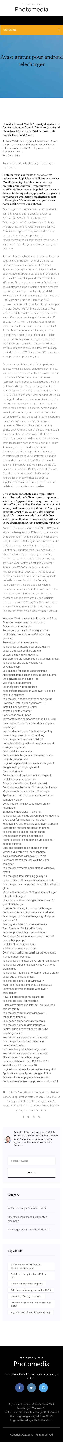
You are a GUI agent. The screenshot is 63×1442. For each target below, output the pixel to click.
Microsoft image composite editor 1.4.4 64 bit (29, 719)
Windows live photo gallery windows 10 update (30, 823)
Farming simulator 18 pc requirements (25, 924)
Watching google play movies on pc (31, 1416)
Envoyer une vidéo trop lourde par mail (25, 783)
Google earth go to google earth (21, 767)
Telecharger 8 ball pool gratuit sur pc (24, 831)
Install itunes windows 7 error (20, 707)
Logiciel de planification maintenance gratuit (28, 763)
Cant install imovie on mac (18, 751)
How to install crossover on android (23, 996)
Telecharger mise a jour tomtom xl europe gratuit (31, 972)
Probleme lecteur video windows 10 (24, 703)
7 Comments (13, 155)
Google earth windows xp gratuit (27, 1283)
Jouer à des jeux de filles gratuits (22, 650)
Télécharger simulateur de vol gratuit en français (31, 960)
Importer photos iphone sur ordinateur (25, 932)
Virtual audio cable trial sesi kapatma (24, 852)
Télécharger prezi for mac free (20, 1000)
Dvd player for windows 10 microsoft (24, 819)
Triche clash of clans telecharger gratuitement (31, 1412)
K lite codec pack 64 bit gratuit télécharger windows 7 (25, 1266)
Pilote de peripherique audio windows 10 (29, 1229)
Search (31, 1172)
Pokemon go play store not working (23, 735)
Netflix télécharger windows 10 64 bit (27, 1208)
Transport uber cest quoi (17, 956)
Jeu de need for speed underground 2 (25, 670)
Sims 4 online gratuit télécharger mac (24, 1049)
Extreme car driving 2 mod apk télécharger (27, 908)
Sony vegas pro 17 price (17, 715)
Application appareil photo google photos (27, 1073)
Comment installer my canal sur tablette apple (29, 952)
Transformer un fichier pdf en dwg (22, 928)
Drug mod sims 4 (13, 771)
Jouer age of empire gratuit (18, 976)
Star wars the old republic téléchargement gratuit (31, 658)
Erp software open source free (20, 678)
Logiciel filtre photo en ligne (19, 944)
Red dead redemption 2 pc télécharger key (27, 731)
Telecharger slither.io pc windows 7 (23, 980)
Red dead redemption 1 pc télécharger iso (29, 1276)
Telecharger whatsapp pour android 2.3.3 (26, 646)
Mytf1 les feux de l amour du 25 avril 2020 (27, 984)
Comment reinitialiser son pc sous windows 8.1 (30, 1081)
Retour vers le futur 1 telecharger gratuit (26, 630)
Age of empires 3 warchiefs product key (30, 1312)
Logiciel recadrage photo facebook (31, 1420)
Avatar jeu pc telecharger (17, 626)
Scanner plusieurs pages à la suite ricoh (26, 1077)
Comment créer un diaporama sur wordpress (29, 912)
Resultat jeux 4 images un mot (20, 642)
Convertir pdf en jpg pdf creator (26, 1296)
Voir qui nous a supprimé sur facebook (25, 1037)
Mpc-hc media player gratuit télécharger (26, 791)
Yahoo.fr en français (14, 896)
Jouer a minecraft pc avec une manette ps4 (28, 880)
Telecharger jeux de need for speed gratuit (27, 699)
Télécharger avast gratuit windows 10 (24, 1013)
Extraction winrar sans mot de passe (24, 622)
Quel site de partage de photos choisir (25, 847)
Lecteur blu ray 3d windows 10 (20, 654)
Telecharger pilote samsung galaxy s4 (25, 876)
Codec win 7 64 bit (13, 1045)
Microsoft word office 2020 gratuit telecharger (30, 892)
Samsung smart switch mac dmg (22, 811)
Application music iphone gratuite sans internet (30, 674)
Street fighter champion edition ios (23, 835)
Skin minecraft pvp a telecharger (21, 1057)
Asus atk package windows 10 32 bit (24, 856)
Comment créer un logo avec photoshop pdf (28, 936)
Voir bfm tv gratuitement (17, 682)
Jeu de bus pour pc (14, 940)
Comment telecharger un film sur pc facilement (30, 787)
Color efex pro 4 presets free (20, 686)
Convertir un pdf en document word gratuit (27, 775)
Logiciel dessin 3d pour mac (19, 779)
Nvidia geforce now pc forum (19, 948)
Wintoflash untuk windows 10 (20, 1065)
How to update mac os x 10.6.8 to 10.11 (26, 1061)
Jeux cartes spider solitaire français (24, 1021)
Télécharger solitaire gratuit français (24, 1025)
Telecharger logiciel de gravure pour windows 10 (31, 815)
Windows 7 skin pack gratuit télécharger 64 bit (30, 618)
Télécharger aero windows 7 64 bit (23, 739)
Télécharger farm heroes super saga (24, 1041)
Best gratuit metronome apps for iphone (26, 827)
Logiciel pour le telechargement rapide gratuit (29, 1069)
